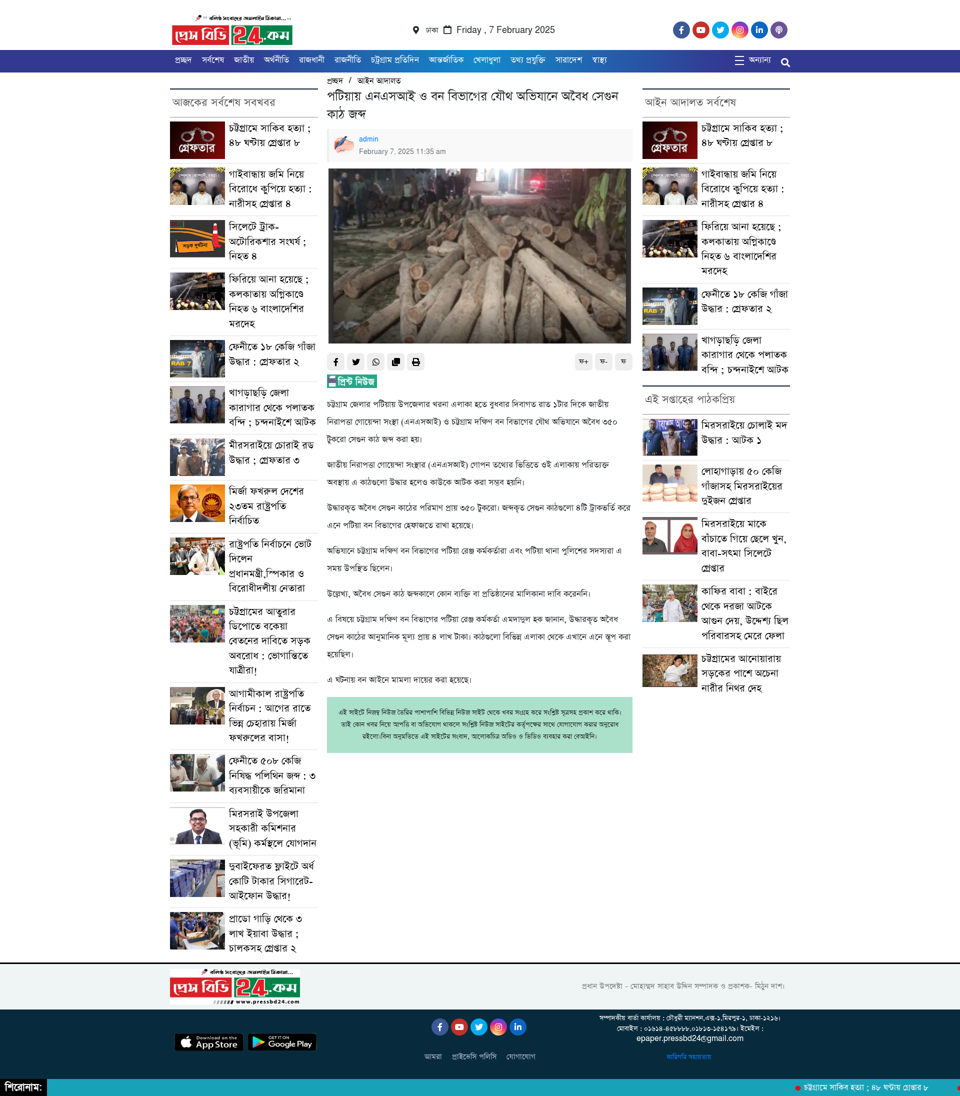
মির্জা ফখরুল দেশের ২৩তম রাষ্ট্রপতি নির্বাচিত (266, 506)
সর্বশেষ (213, 60)
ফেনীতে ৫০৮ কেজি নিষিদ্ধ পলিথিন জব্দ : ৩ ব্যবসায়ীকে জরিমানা (272, 776)
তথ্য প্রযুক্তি (528, 60)
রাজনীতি (347, 60)
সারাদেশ (569, 60)
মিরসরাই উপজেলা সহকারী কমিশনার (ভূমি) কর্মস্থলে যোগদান (272, 829)
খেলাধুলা (487, 60)
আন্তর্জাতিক (446, 60)
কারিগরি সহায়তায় (690, 1057)
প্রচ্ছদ (183, 60)
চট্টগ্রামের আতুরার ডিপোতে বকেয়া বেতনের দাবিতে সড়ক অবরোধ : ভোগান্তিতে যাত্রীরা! (269, 642)
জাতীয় (244, 60)
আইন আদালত (379, 81)
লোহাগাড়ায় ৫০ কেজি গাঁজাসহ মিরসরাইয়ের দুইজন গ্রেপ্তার (742, 486)
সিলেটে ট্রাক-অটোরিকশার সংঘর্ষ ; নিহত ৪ (267, 242)
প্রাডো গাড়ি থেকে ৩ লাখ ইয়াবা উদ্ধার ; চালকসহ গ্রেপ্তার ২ (265, 934)
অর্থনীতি (276, 60)
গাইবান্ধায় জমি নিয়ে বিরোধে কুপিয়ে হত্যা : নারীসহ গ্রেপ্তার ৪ (270, 189)
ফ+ (583, 361)
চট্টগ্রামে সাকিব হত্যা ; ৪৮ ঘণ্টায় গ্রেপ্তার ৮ (850, 1088)
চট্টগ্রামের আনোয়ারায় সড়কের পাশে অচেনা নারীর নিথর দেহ (741, 674)
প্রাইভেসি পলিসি (474, 1057)
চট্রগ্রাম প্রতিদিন (395, 60)
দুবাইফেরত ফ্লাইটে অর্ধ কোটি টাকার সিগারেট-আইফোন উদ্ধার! (271, 881)
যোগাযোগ (521, 1057)
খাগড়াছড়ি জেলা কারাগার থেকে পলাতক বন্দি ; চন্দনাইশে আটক (272, 408)
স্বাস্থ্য (599, 60)
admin (368, 140)
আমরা (433, 1057)
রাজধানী (311, 60)
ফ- (604, 361)
